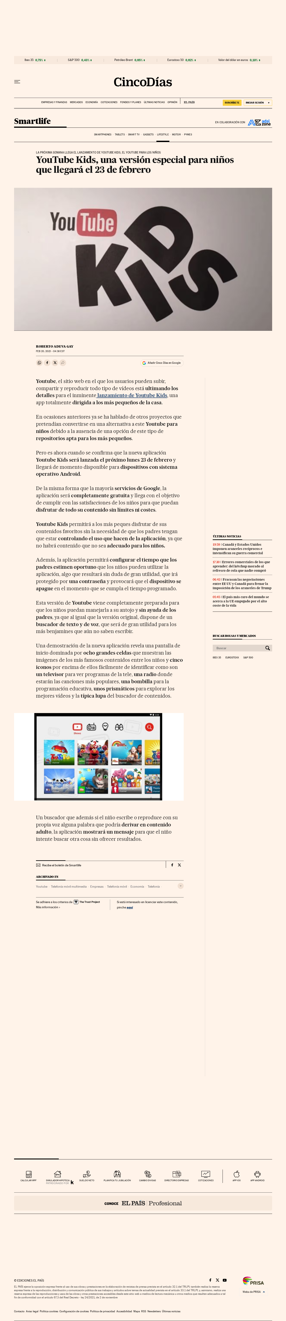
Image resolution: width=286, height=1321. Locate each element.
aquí (130, 907)
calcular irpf (28, 1180)
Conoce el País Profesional (143, 1203)
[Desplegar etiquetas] (181, 886)
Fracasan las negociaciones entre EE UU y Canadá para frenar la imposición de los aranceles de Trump (242, 583)
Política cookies (49, 1311)
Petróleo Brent (123, 60)
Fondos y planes (130, 102)
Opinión (172, 102)
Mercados (76, 102)
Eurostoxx (232, 657)
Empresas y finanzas (54, 102)
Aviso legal (32, 1311)
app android (257, 1180)
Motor (176, 134)
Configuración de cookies (74, 1311)
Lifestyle (163, 134)
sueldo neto (86, 1180)
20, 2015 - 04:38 (50, 351)
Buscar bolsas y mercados (234, 636)
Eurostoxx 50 (175, 60)
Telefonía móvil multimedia (69, 886)
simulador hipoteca (57, 1180)
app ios (237, 1180)
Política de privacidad (102, 1311)
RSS (143, 1311)
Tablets (120, 134)
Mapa (136, 1311)
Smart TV (134, 134)
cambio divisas (147, 1180)
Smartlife (32, 121)
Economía (92, 102)
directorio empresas (176, 1180)
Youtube (41, 886)
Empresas (96, 886)
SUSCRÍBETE (232, 102)
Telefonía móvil (117, 886)
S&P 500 (74, 60)
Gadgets (148, 134)
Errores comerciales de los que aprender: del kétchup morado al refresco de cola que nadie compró (241, 566)
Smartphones (102, 134)
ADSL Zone (258, 122)
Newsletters (154, 1311)
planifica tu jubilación (117, 1180)
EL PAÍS (187, 101)
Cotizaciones (109, 102)
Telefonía (154, 886)
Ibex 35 (29, 60)
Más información (47, 907)
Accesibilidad (124, 1311)
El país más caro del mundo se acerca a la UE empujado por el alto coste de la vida (241, 601)
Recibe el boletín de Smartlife (61, 865)
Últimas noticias (154, 102)
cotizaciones (206, 1180)
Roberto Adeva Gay (54, 346)
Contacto (19, 1311)
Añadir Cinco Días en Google (164, 362)
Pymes (188, 134)
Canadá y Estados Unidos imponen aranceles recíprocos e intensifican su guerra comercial (238, 549)
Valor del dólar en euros (233, 60)
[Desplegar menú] (17, 81)
